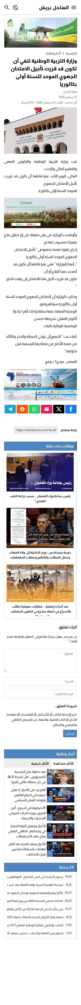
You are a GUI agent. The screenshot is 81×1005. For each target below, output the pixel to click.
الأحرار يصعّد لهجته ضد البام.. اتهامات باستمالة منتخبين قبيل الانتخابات (27, 849)
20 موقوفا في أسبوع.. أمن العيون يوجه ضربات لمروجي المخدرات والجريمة (27, 813)
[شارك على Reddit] (22, 409)
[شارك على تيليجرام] (10, 409)
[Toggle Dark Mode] (16, 7)
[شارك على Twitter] (58, 409)
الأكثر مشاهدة (63, 763)
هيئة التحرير (70, 91)
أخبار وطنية (53, 53)
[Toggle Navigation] (75, 7)
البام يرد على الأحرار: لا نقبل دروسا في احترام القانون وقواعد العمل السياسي (28, 795)
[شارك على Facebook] (70, 409)
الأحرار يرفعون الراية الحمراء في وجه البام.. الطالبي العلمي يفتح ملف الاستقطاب (27, 831)
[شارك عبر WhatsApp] (34, 409)
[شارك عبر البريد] (46, 409)
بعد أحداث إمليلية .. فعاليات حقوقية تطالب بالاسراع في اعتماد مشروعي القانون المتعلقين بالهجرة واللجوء (40, 611)
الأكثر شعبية (40, 763)
